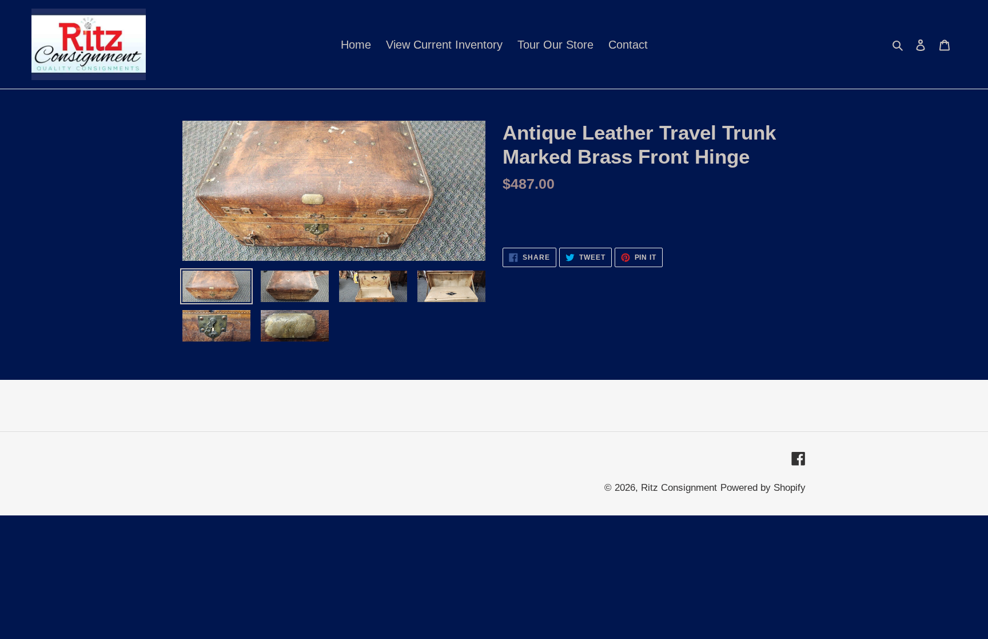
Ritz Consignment (679, 487)
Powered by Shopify (763, 487)
